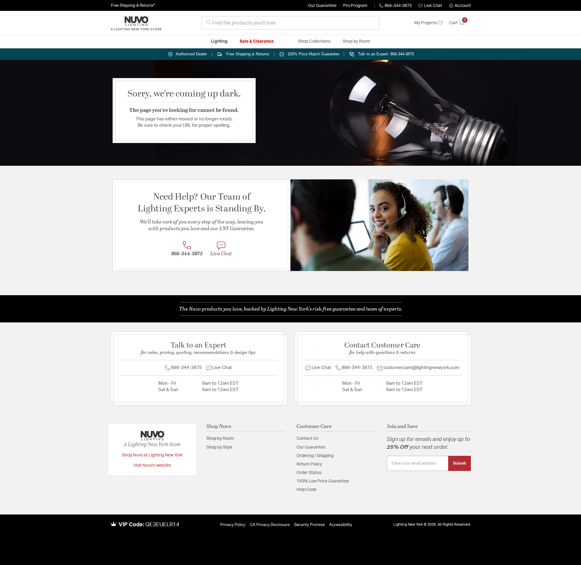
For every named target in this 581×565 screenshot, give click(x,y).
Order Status (309, 473)
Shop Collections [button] (314, 41)
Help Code (307, 490)
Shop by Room (220, 438)
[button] (460, 6)
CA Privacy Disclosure (270, 525)
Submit (459, 463)
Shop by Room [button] (356, 41)
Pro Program (355, 6)
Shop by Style (219, 447)
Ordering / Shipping (315, 456)
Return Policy (309, 464)
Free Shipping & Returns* (133, 5)
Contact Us (307, 438)
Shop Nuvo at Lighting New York (152, 455)
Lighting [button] (219, 41)
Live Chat (433, 6)
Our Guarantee (322, 6)
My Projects (426, 23)
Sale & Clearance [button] (257, 41)
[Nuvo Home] (136, 23)
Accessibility (340, 525)
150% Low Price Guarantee (323, 481)
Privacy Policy (232, 525)
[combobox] (290, 23)
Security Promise (309, 525)
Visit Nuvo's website (152, 465)
